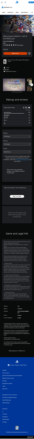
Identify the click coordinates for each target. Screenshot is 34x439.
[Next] (31, 84)
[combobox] (17, 136)
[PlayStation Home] (17, 2)
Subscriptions (24, 12)
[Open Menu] (2, 2)
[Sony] (30, 438)
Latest (3, 12)
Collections (10, 12)
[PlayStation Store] (7, 7)
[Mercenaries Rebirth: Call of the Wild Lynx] (14, 85)
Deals (17, 12)
